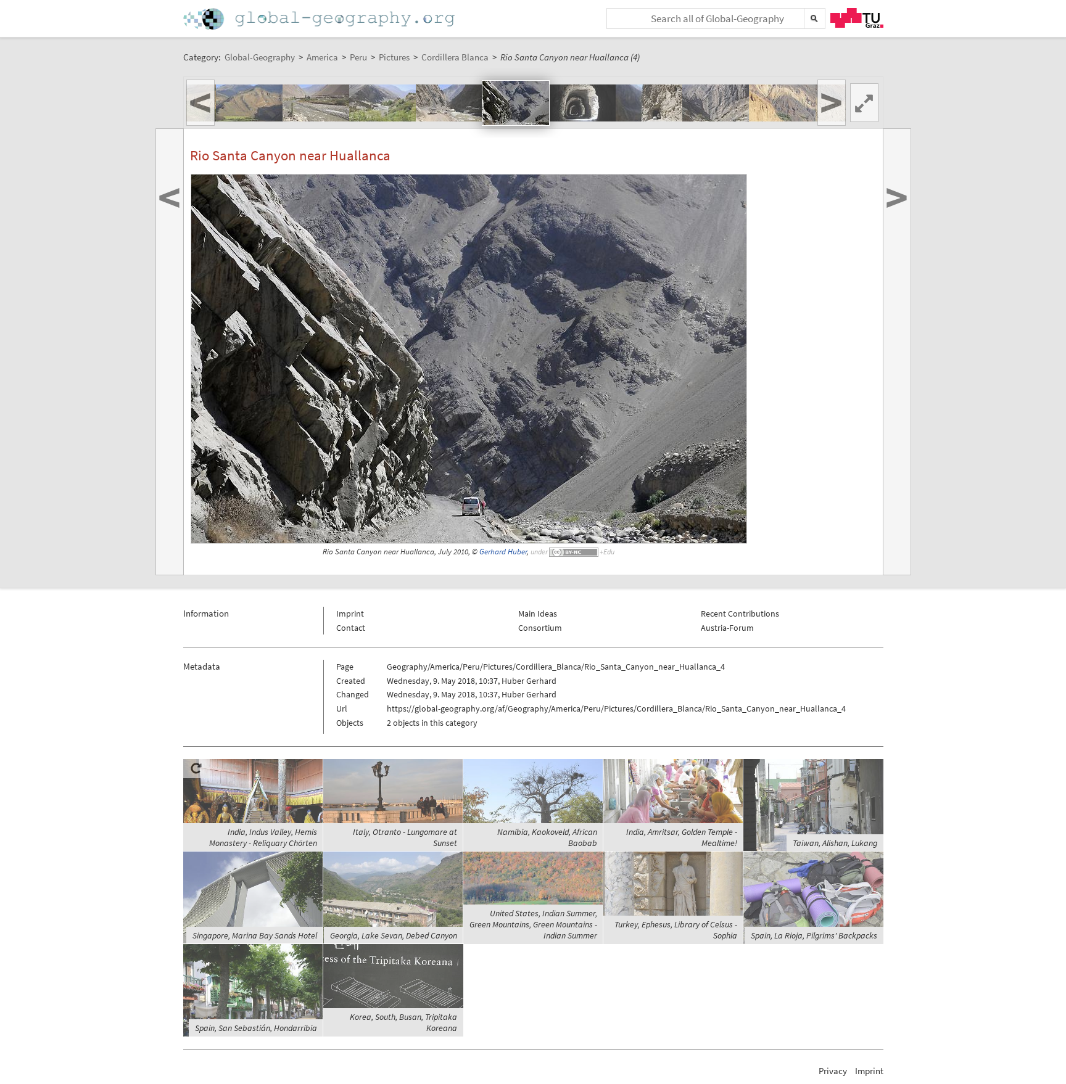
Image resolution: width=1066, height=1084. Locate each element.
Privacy (833, 1071)
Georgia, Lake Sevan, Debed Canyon (393, 935)
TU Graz (856, 18)
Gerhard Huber (503, 551)
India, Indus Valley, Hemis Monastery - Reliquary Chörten (263, 837)
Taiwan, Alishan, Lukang (835, 842)
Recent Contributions (740, 613)
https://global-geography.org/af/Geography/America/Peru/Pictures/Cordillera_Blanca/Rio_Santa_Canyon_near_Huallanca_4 (616, 708)
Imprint (350, 613)
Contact (350, 627)
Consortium (540, 627)
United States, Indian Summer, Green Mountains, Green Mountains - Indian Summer (533, 924)
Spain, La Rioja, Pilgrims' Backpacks (814, 935)
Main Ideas (537, 613)
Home (320, 19)
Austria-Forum (727, 627)
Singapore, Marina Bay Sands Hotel (254, 935)
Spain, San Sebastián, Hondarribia (256, 1027)
